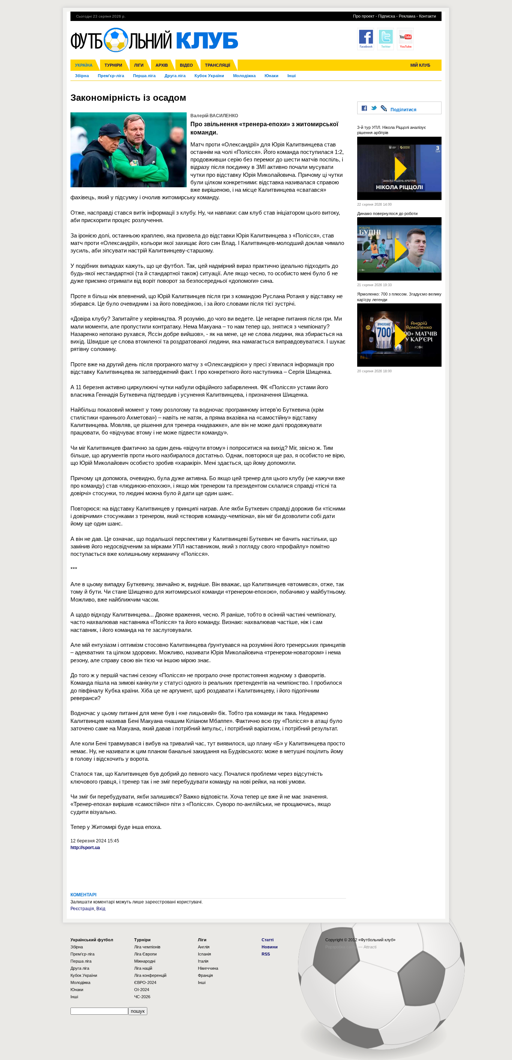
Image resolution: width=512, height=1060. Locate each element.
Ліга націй (143, 968)
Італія (203, 961)
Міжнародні (144, 961)
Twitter (385, 39)
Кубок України (209, 75)
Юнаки (271, 75)
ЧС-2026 (142, 996)
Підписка (386, 16)
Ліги (139, 65)
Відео (186, 65)
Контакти (427, 16)
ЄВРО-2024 (145, 982)
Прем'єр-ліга (111, 75)
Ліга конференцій (150, 975)
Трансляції (217, 65)
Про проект (363, 16)
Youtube (405, 39)
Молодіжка (244, 75)
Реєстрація (82, 908)
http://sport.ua (85, 847)
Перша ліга (144, 75)
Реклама (407, 16)
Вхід (100, 908)
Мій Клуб (420, 65)
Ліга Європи (145, 954)
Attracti (370, 947)
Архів (162, 65)
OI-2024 (141, 989)
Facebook (365, 39)
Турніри (113, 65)
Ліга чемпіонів (147, 947)
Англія (204, 947)
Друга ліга (175, 75)
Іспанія (204, 954)
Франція (205, 975)
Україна (84, 65)
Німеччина (208, 968)
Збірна (82, 75)
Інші (291, 75)
